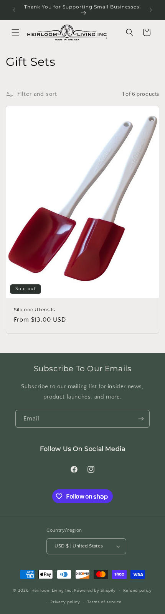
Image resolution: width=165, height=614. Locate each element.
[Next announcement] (150, 10)
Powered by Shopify (95, 590)
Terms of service (104, 602)
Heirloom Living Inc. (52, 590)
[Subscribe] (140, 419)
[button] (15, 32)
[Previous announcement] (14, 10)
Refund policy (137, 590)
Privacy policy (65, 602)
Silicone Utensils (34, 309)
